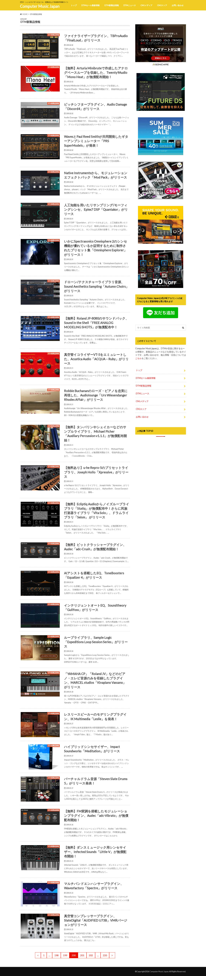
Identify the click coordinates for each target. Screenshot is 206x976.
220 (105, 955)
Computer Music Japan (40, 6)
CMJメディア (146, 5)
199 (65, 955)
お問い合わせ (178, 5)
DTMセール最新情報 (90, 5)
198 (56, 955)
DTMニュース (130, 5)
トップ (74, 5)
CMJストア (162, 5)
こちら (138, 358)
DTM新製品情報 (112, 5)
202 (91, 955)
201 (82, 955)
